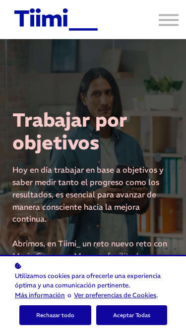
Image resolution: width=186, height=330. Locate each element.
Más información (40, 295)
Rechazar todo (55, 315)
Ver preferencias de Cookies (115, 295)
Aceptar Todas (131, 315)
